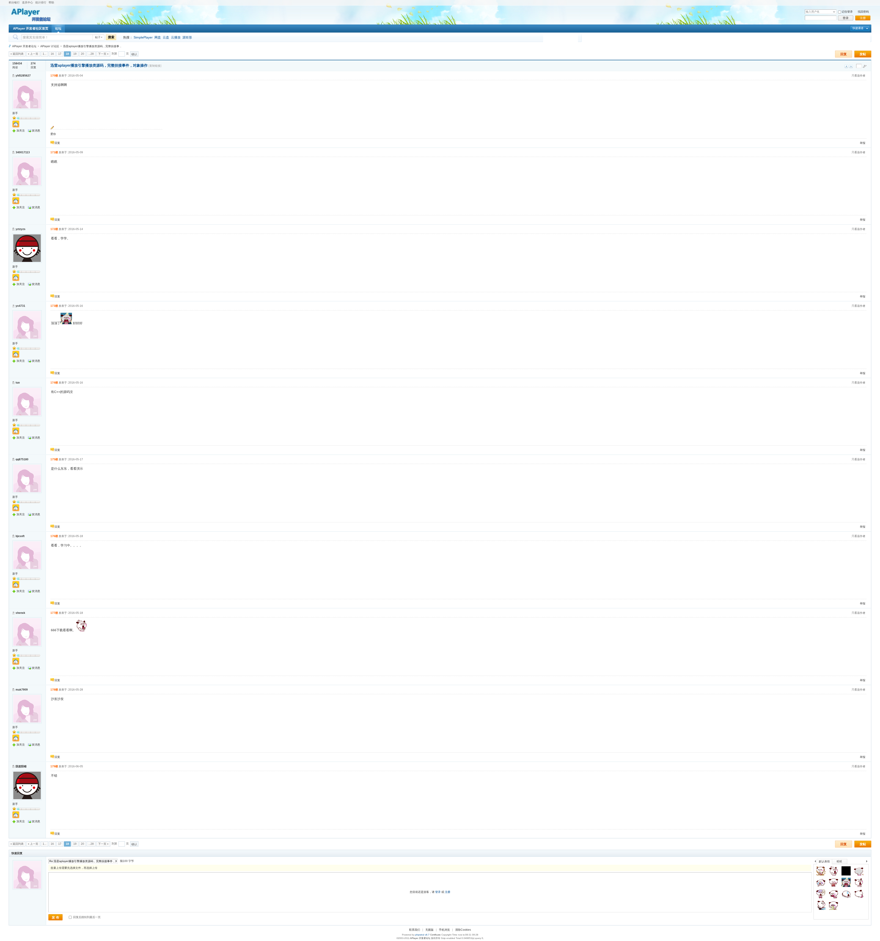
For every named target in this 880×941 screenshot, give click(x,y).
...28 (91, 53)
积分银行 (14, 2)
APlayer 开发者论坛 (24, 46)
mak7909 (22, 689)
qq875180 (22, 459)
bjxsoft (20, 536)
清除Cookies (463, 929)
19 (75, 53)
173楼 (54, 305)
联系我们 (414, 929)
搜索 (111, 37)
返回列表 (18, 53)
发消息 (36, 130)
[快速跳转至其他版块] (10, 46)
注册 (863, 18)
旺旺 (839, 861)
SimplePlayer (143, 37)
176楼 (54, 536)
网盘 (157, 37)
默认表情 (824, 861)
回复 (843, 54)
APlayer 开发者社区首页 (30, 28)
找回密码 (863, 11)
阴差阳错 (21, 766)
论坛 (58, 28)
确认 (134, 54)
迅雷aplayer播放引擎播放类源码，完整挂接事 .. (92, 46)
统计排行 (40, 2)
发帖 (863, 54)
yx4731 (20, 305)
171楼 (54, 152)
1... (44, 53)
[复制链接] (154, 65)
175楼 (54, 459)
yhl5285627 (23, 75)
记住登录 (847, 11)
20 (82, 53)
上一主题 (846, 66)
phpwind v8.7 (422, 934)
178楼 (54, 689)
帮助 (51, 2)
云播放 (176, 37)
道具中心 (27, 2)
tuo (18, 382)
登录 (846, 18)
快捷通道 (858, 28)
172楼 (54, 229)
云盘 (166, 37)
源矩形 (187, 37)
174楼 (54, 382)
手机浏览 (444, 929)
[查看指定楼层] (864, 66)
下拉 (834, 12)
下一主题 (851, 66)
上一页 (34, 53)
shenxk (20, 613)
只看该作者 (858, 75)
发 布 (55, 917)
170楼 (54, 75)
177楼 (54, 613)
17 (59, 53)
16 (52, 53)
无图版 (429, 929)
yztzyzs (20, 229)
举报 (862, 143)
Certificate (435, 934)
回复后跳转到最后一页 (86, 917)
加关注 (20, 130)
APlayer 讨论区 (49, 46)
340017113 (23, 152)
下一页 (102, 53)
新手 (15, 113)
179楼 (54, 766)
